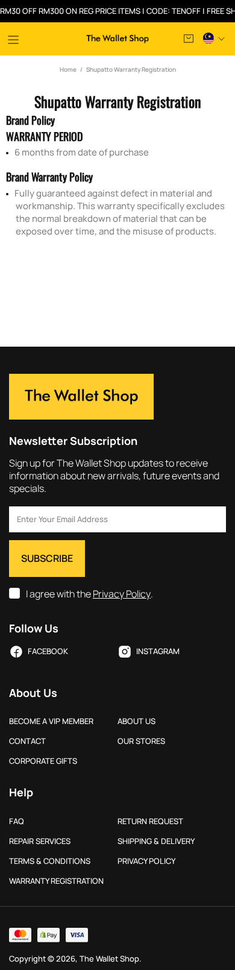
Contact (27, 741)
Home (68, 69)
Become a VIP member (51, 721)
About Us (136, 721)
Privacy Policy (122, 594)
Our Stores (141, 741)
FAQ (16, 821)
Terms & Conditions (49, 861)
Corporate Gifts (43, 761)
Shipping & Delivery (156, 841)
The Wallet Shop (117, 39)
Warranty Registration (56, 881)
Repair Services (39, 841)
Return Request (150, 821)
